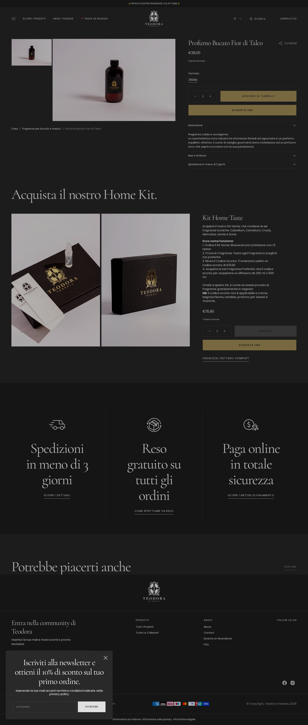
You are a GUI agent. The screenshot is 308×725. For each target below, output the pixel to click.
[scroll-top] (300, 717)
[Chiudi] (106, 658)
